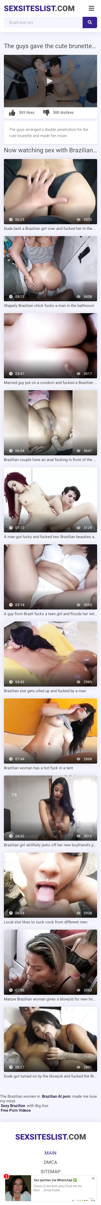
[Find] (90, 22)
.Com (39, 8)
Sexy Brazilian (13, 1105)
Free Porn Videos (16, 1110)
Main (50, 1153)
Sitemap (50, 1171)
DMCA (50, 1162)
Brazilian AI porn (56, 1096)
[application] (50, 81)
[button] (50, 80)
